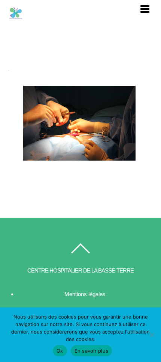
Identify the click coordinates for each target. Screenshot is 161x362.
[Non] (151, 334)
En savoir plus (92, 351)
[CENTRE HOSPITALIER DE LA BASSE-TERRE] (15, 17)
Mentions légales (85, 294)
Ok (60, 351)
